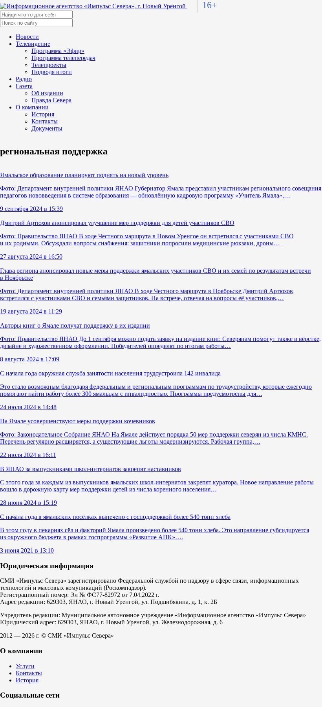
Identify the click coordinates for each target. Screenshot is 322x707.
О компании (32, 107)
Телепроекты (48, 65)
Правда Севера (51, 100)
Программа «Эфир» (57, 50)
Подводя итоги (51, 72)
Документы (46, 128)
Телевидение (33, 43)
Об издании (47, 93)
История (42, 114)
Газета (24, 86)
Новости (27, 36)
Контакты (44, 121)
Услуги (25, 666)
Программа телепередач (63, 57)
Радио (24, 79)
